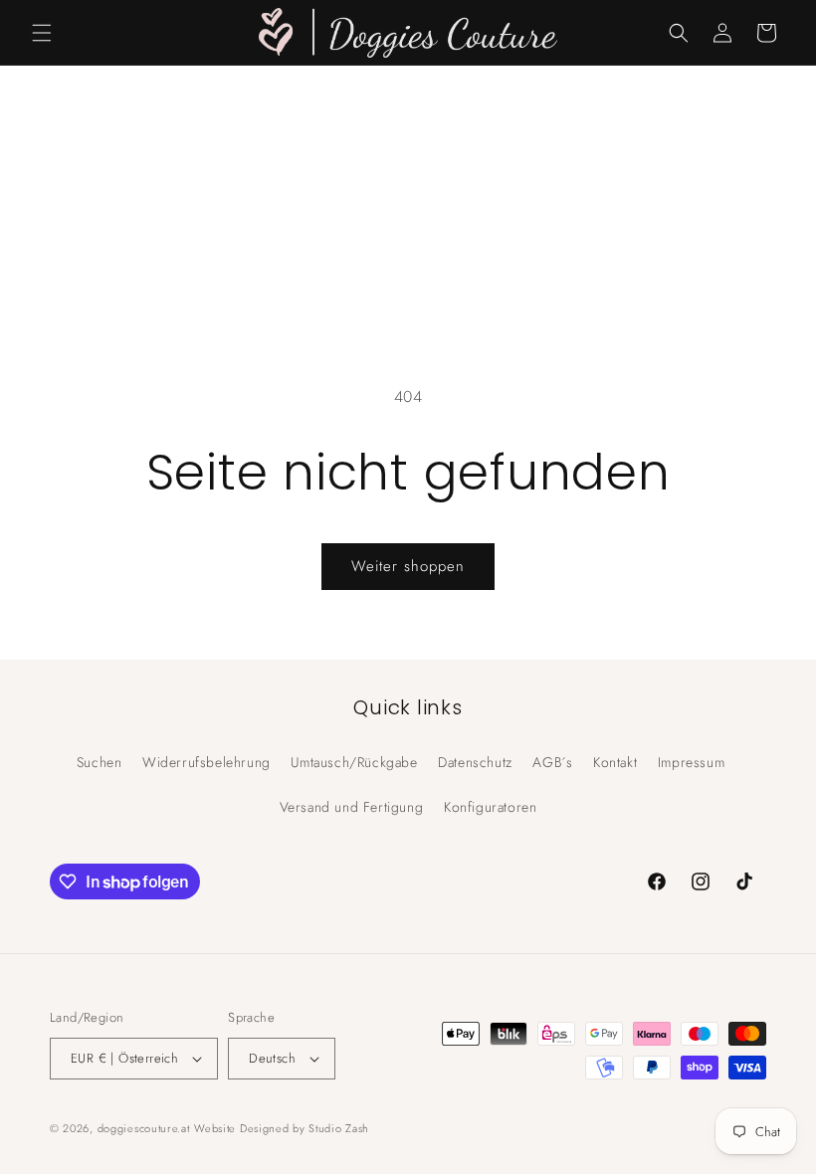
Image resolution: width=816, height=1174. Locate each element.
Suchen (99, 762)
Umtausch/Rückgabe (354, 762)
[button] (42, 33)
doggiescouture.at (144, 1128)
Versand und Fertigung (352, 807)
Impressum (691, 762)
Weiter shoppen (408, 566)
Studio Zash (338, 1128)
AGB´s (552, 762)
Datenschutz (475, 762)
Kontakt (615, 762)
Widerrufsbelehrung (206, 762)
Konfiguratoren (490, 807)
